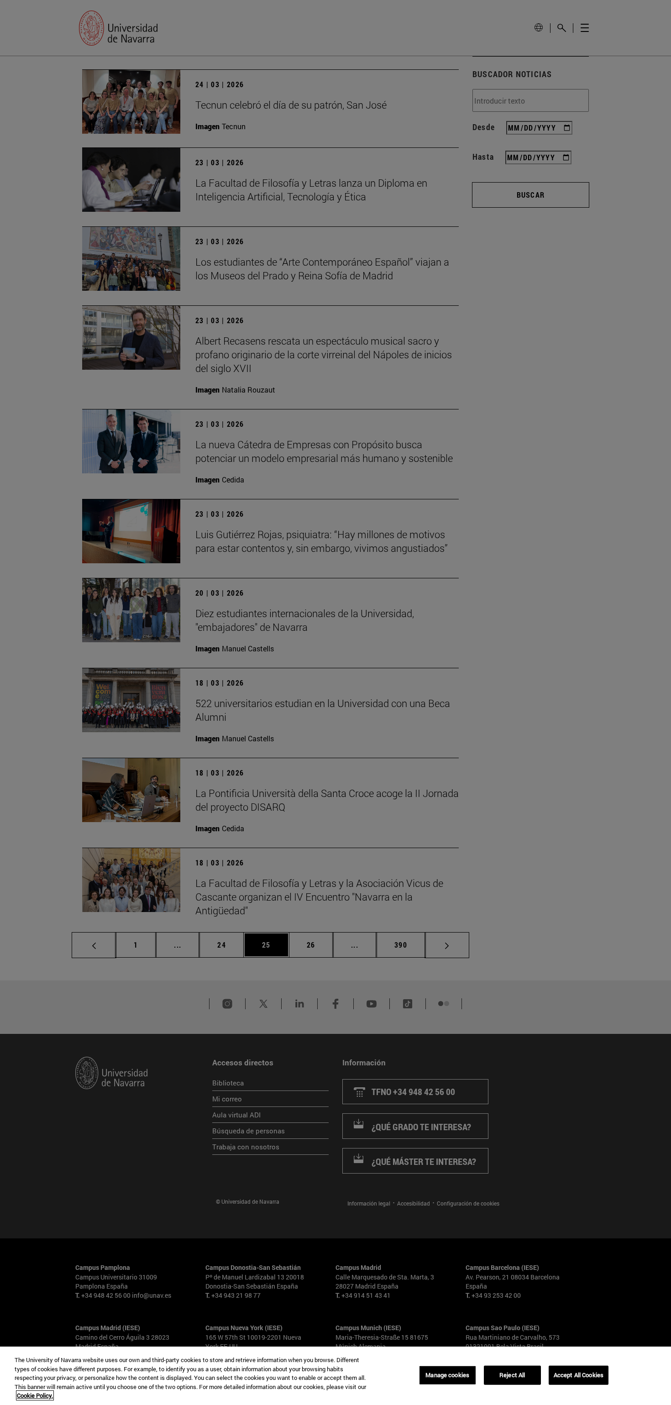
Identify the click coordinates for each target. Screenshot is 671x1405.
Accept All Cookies (578, 1375)
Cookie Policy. (35, 1395)
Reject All (512, 1375)
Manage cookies (447, 1375)
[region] (335, 1376)
